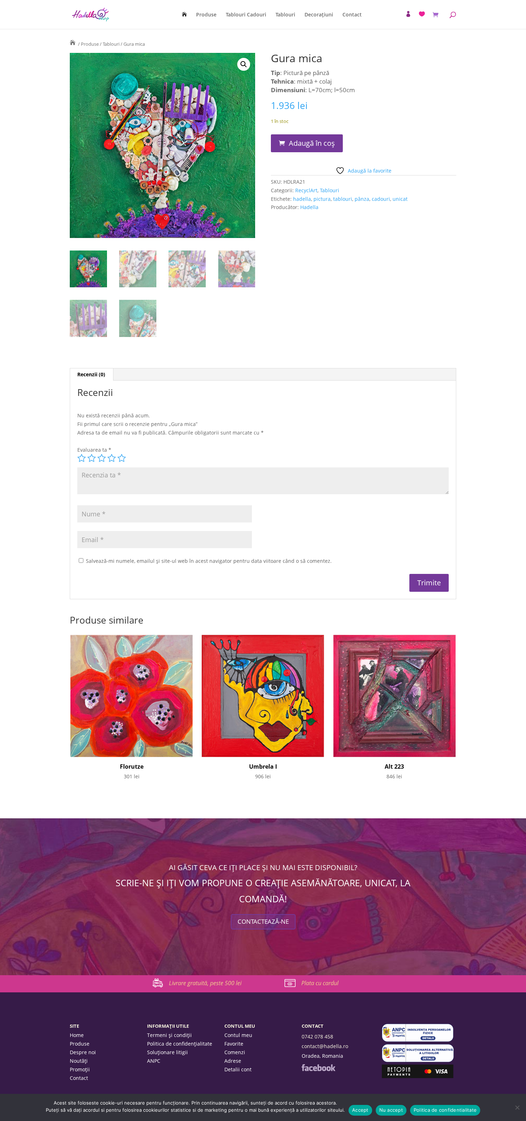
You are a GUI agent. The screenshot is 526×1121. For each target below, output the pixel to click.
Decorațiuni (319, 15)
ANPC (153, 1061)
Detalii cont (238, 1070)
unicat (400, 198)
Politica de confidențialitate (179, 1044)
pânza (362, 198)
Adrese (232, 1061)
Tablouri (285, 15)
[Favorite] (422, 14)
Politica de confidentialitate (445, 1110)
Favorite (233, 1044)
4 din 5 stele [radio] (111, 458)
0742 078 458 (317, 1036)
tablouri (342, 198)
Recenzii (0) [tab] (91, 374)
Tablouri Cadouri (246, 15)
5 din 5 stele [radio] (121, 458)
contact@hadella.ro (325, 1046)
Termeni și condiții (169, 1035)
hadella (302, 198)
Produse (206, 15)
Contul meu (238, 1035)
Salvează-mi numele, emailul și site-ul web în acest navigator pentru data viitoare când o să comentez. (209, 560)
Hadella (309, 207)
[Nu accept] (517, 1107)
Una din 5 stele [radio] (81, 458)
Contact (352, 15)
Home (77, 1035)
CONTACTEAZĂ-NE (263, 921)
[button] (243, 64)
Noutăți (79, 1061)
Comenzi (234, 1053)
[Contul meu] (408, 14)
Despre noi (83, 1053)
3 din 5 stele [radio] (101, 458)
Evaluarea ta (94, 449)
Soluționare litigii (167, 1053)
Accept (360, 1110)
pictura (322, 198)
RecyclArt (306, 190)
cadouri (381, 198)
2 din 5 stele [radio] (91, 458)
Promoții (80, 1070)
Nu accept (391, 1110)
